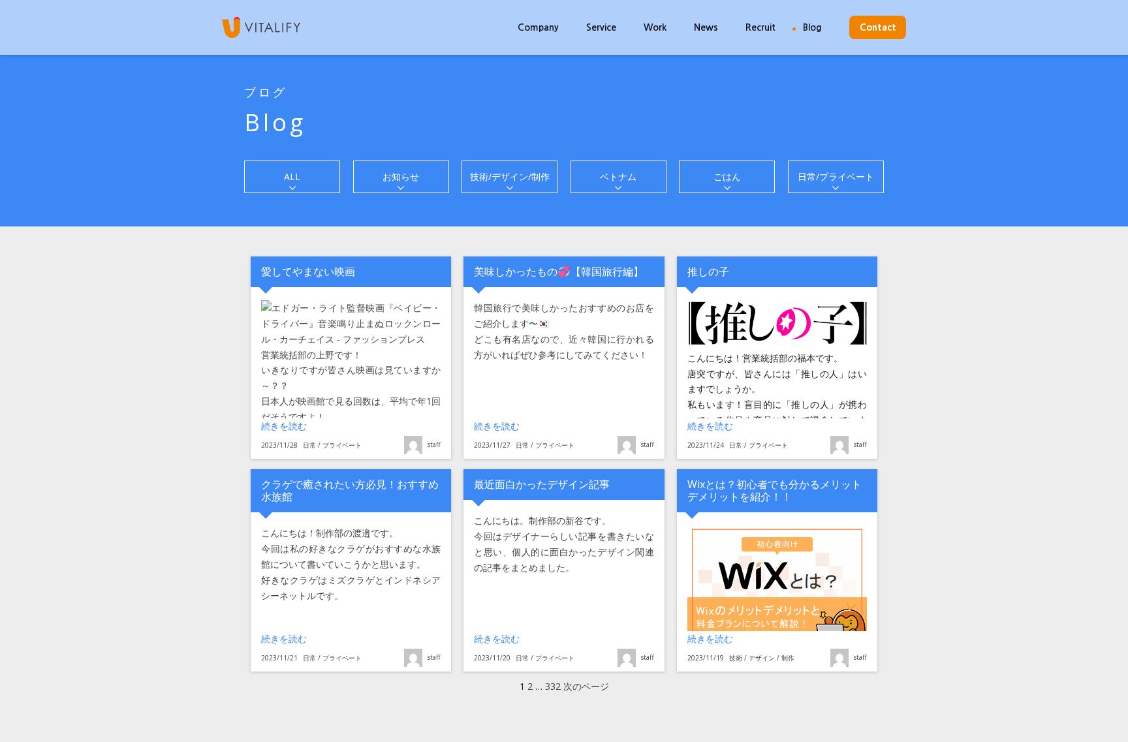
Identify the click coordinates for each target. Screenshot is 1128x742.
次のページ (586, 686)
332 (553, 686)
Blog (812, 27)
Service (601, 27)
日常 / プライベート (332, 445)
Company (538, 27)
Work (655, 27)
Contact (878, 27)
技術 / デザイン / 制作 (761, 657)
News (706, 27)
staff (434, 444)
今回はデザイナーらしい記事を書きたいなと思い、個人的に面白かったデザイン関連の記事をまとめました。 (563, 552)
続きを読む (310, 425)
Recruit (760, 27)
